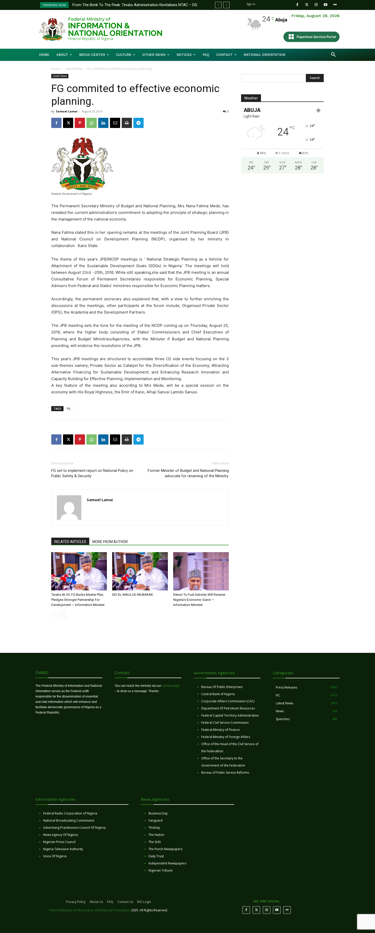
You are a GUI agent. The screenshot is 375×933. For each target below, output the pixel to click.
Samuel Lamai (67, 111)
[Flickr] (335, 4)
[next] (226, 5)
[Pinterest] (80, 123)
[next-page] (62, 615)
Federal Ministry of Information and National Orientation (89, 910)
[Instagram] (316, 4)
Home (55, 69)
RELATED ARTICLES (70, 542)
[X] (68, 123)
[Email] (115, 123)
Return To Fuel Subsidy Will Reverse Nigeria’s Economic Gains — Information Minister (199, 600)
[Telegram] (138, 123)
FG (68, 408)
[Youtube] (325, 4)
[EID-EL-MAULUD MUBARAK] (140, 571)
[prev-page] (54, 615)
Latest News (73, 69)
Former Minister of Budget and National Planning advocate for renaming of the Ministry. (188, 473)
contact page (171, 686)
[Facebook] (297, 4)
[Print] (127, 123)
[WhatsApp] (91, 123)
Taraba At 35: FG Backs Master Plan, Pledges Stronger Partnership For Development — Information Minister (78, 600)
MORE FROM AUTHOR (110, 542)
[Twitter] (306, 4)
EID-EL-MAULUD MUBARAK (133, 595)
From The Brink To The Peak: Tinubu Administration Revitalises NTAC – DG (134, 5)
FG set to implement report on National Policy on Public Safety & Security (92, 473)
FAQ (110, 902)
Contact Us (125, 902)
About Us (96, 902)
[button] (333, 55)
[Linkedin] (103, 123)
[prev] (218, 5)
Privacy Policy (75, 902)
